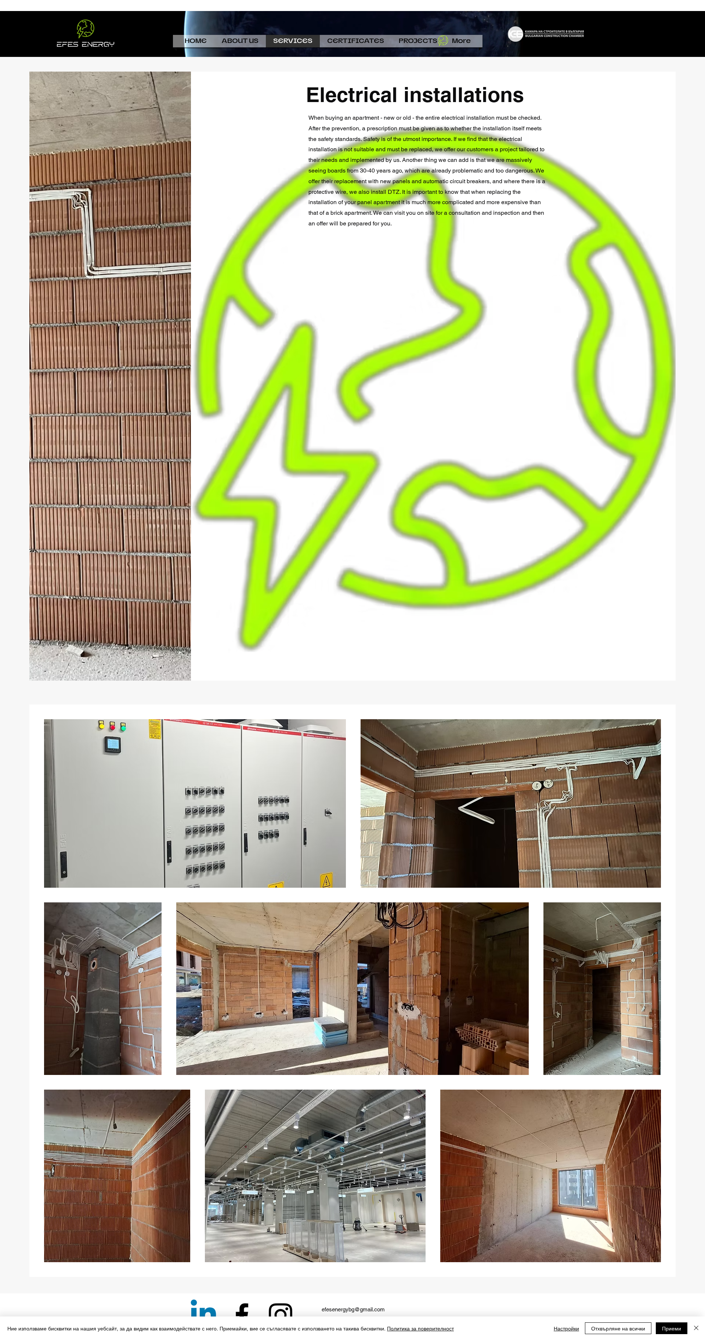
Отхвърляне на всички (618, 1328)
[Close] (696, 1328)
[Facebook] (242, 1315)
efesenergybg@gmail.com (353, 1309)
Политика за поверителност (420, 1328)
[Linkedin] (203, 1315)
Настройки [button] (566, 1328)
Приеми (671, 1328)
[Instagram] (280, 1315)
